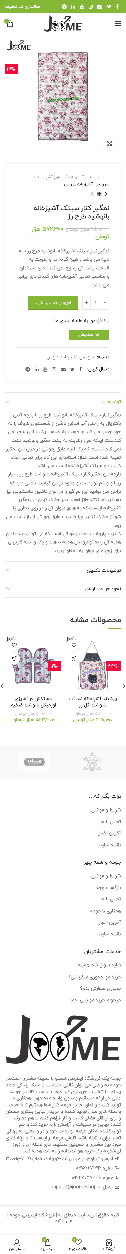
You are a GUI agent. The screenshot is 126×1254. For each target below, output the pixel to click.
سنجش (85, 334)
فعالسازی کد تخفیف (22, 6)
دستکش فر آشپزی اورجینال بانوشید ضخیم (33, 702)
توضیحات (111, 401)
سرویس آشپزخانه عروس (86, 183)
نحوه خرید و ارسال (103, 588)
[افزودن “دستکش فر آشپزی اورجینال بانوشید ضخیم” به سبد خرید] (14, 659)
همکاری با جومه (105, 910)
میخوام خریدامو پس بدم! (95, 1000)
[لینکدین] (73, 6)
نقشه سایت (109, 844)
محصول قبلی (105, 194)
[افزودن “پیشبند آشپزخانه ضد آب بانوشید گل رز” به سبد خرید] (74, 659)
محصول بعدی (92, 194)
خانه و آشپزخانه (82, 177)
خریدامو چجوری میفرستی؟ (94, 976)
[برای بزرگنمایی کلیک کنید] (109, 143)
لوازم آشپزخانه (50, 177)
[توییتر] (109, 6)
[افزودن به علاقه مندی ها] (74, 645)
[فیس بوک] (117, 6)
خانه (105, 177)
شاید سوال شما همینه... (98, 965)
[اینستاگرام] (90, 6)
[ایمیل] (99, 6)
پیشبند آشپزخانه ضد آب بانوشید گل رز (93, 702)
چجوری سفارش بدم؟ (100, 988)
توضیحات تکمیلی (104, 570)
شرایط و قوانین (106, 809)
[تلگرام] (64, 6)
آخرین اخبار (110, 833)
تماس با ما (111, 821)
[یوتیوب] (82, 6)
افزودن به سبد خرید (53, 302)
